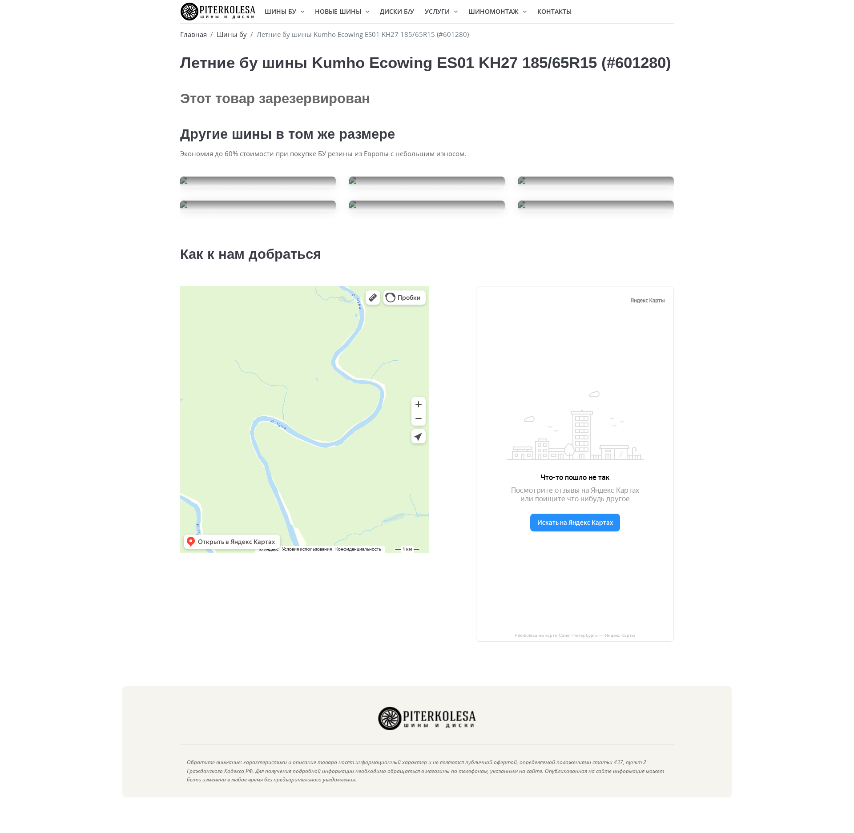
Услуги (438, 11)
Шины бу (232, 34)
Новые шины (339, 11)
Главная (193, 34)
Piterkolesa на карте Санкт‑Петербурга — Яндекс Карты (575, 635)
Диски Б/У (397, 11)
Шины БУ (281, 11)
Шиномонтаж (494, 11)
